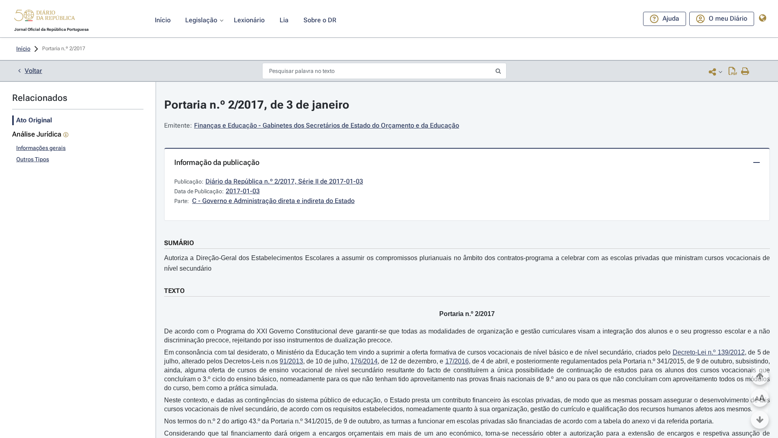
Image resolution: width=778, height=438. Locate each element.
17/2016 (457, 361)
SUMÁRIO (179, 243)
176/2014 (364, 361)
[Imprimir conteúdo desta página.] (745, 71)
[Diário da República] (44, 17)
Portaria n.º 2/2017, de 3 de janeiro (256, 104)
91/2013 (291, 361)
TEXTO (174, 291)
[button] (44, 17)
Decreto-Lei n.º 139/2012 (709, 352)
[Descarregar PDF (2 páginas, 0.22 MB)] (733, 71)
